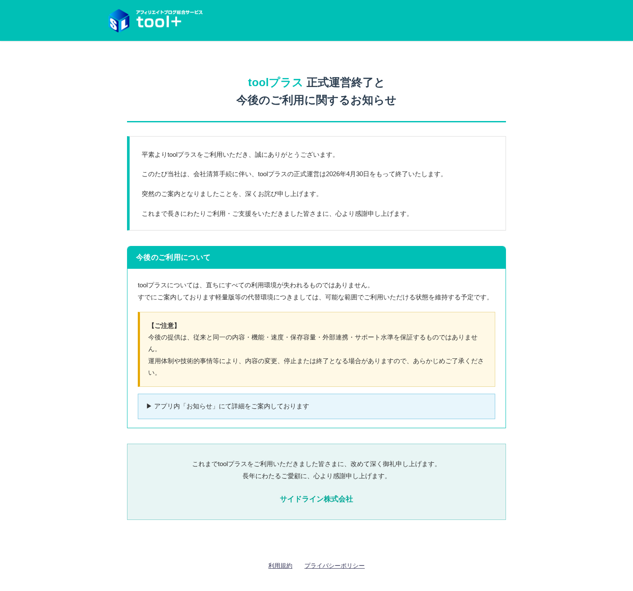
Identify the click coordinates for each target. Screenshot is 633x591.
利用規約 (280, 565)
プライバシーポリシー (334, 565)
